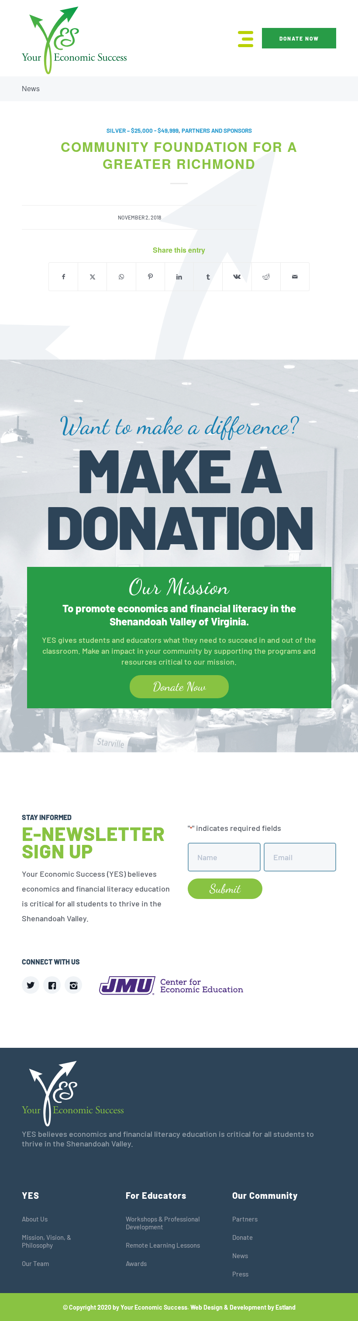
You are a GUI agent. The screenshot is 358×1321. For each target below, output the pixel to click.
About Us (35, 1219)
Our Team (35, 1263)
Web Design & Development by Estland (243, 1307)
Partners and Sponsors (217, 130)
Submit (225, 888)
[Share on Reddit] (266, 277)
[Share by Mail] (295, 277)
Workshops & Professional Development (163, 1223)
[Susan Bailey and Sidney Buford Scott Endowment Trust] (7, 661)
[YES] (74, 40)
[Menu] (241, 38)
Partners (245, 1219)
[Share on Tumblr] (208, 277)
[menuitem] (241, 38)
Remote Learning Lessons (163, 1245)
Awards (136, 1263)
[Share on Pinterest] (150, 277)
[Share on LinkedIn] (179, 277)
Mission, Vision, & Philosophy (46, 1241)
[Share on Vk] (237, 277)
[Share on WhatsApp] (121, 277)
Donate (242, 1237)
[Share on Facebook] (63, 277)
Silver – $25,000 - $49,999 (143, 130)
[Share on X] (92, 277)
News (31, 88)
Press (240, 1274)
